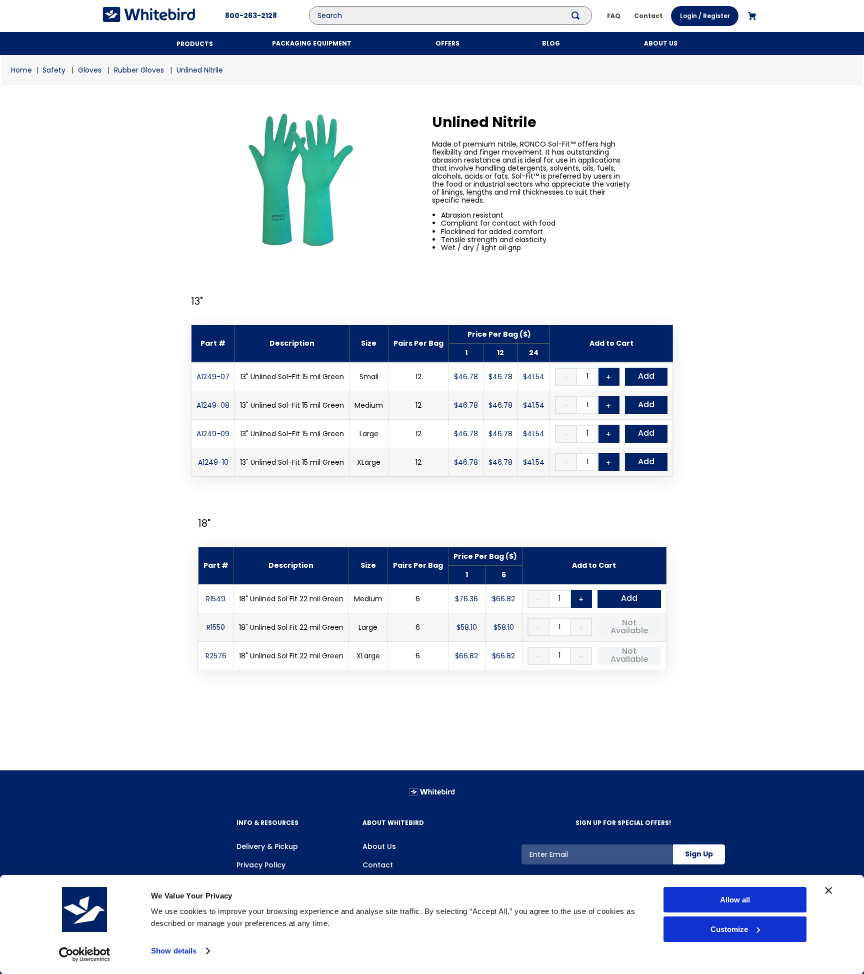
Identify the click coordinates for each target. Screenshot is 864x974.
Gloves (90, 70)
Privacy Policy (261, 865)
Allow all (735, 899)
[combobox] (458, 15)
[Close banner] (828, 890)
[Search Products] (578, 16)
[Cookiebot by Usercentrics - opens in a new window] (84, 954)
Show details (173, 950)
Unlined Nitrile (199, 70)
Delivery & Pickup (267, 846)
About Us (379, 846)
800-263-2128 (251, 16)
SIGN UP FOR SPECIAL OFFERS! (623, 822)
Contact (377, 865)
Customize (729, 929)
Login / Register (705, 16)
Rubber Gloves (139, 70)
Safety (54, 70)
